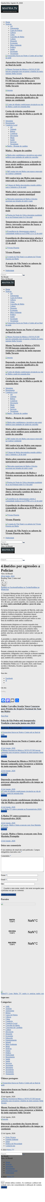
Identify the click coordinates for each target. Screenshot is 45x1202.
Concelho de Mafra (17, 37)
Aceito (4, 1187)
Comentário (6, 856)
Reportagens (10, 123)
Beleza (12, 131)
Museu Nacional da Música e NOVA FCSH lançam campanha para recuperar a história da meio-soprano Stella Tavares (23, 82)
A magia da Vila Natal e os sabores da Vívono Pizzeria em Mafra (23, 264)
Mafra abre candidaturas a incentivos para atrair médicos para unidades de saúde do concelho (23, 164)
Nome (4, 875)
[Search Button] (24, 275)
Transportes (10, 1074)
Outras (8, 1051)
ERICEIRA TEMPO (22, 932)
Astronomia (14, 28)
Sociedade (14, 51)
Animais (13, 129)
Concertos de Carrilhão (14, 1028)
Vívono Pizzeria (13, 252)
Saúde (12, 49)
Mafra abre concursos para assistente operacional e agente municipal (23, 193)
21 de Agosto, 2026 (8, 789)
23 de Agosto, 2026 (8, 771)
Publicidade (10, 270)
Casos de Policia (16, 30)
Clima (12, 35)
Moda (12, 138)
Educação (9, 1038)
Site (2, 884)
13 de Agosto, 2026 (8, 841)
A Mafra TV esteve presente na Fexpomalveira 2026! (15, 817)
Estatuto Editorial (12, 1139)
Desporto (13, 41)
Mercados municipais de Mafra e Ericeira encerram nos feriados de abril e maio (25, 208)
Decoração (14, 136)
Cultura (13, 39)
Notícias (9, 24)
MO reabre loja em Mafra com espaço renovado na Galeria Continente (23, 179)
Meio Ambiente (15, 45)
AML (8, 1006)
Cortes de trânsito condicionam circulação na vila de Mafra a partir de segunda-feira (24, 114)
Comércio (13, 133)
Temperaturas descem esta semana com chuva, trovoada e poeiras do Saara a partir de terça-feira (24, 224)
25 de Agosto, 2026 (8, 748)
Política (13, 47)
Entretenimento (11, 1040)
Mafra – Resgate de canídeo (19, 150)
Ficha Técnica (11, 1137)
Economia (14, 43)
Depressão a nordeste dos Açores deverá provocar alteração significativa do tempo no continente (24, 97)
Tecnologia (14, 54)
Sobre (8, 1142)
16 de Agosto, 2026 (8, 823)
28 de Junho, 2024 (7, 576)
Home (8, 22)
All (11, 26)
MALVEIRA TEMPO (22, 943)
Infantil (8, 1042)
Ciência (13, 33)
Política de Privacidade (14, 1144)
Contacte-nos (10, 1146)
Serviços (13, 142)
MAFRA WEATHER (22, 920)
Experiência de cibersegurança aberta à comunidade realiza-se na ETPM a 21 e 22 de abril (24, 240)
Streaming (9, 121)
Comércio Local (11, 125)
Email (4, 880)
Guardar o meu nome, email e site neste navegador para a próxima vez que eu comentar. (22, 889)
